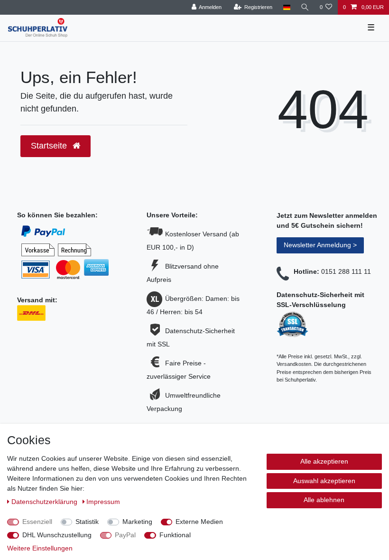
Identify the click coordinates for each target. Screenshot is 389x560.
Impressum (103, 501)
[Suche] (305, 7)
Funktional (175, 535)
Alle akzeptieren (324, 461)
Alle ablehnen (324, 500)
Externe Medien (199, 521)
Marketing (137, 521)
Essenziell (37, 521)
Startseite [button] (50, 145)
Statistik (87, 521)
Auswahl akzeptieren (324, 481)
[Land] (286, 7)
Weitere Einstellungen (40, 548)
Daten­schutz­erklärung (45, 501)
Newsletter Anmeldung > (320, 245)
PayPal (125, 535)
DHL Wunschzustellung (57, 535)
